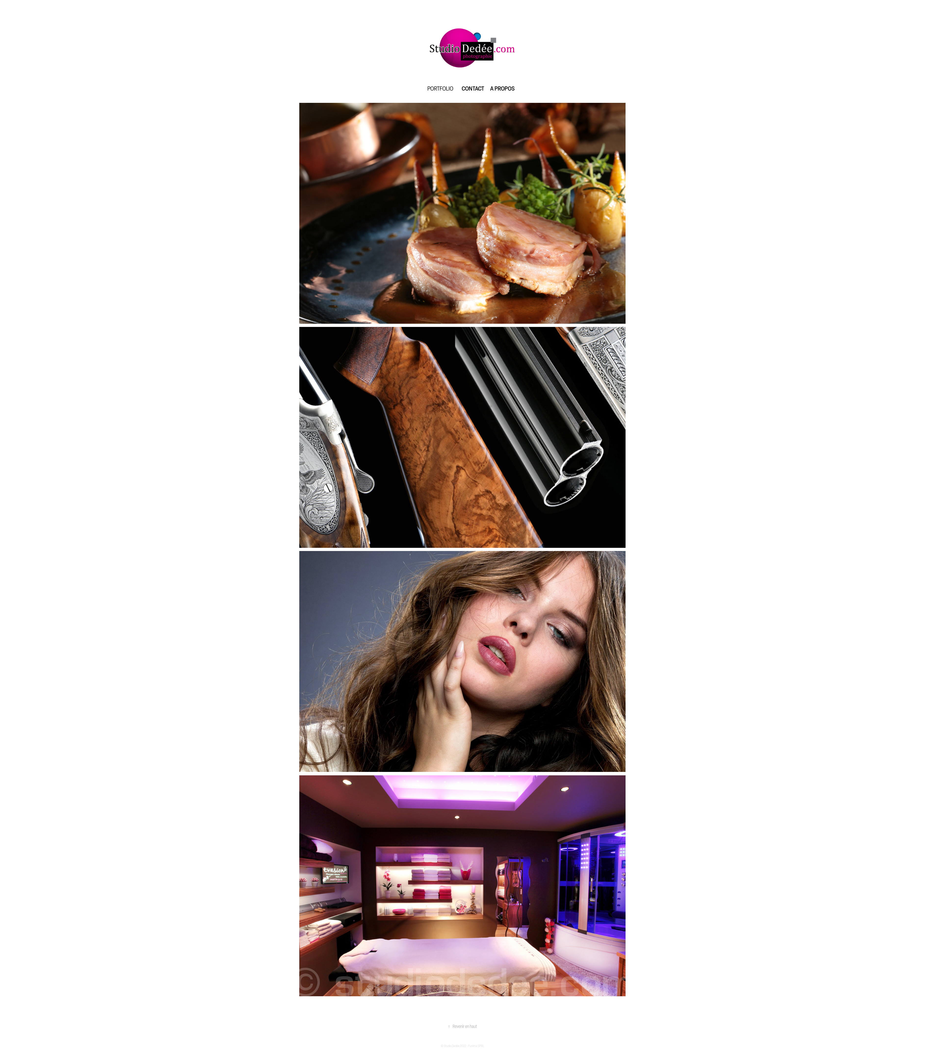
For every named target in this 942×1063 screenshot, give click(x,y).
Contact (473, 88)
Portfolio (440, 88)
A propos (502, 88)
